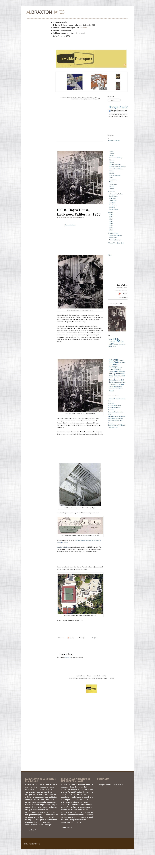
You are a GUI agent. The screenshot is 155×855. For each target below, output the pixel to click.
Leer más (30, 829)
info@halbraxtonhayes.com (109, 784)
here (85, 28)
